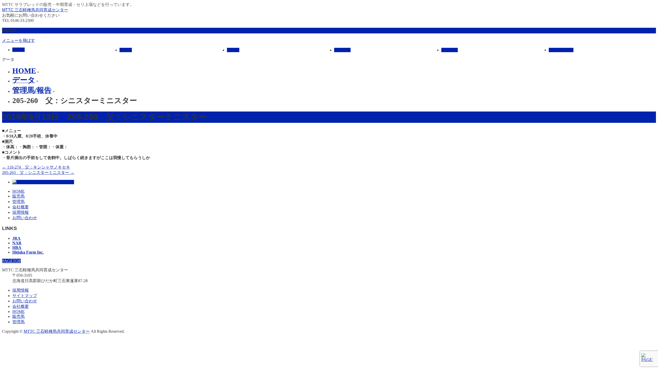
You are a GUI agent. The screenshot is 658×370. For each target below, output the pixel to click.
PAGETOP (11, 261)
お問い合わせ (24, 218)
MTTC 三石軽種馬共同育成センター (35, 10)
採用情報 (20, 212)
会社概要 (20, 207)
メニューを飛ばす (18, 40)
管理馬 (18, 201)
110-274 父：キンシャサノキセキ (36, 167)
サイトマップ (24, 295)
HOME (18, 191)
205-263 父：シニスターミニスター (38, 172)
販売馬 (18, 196)
